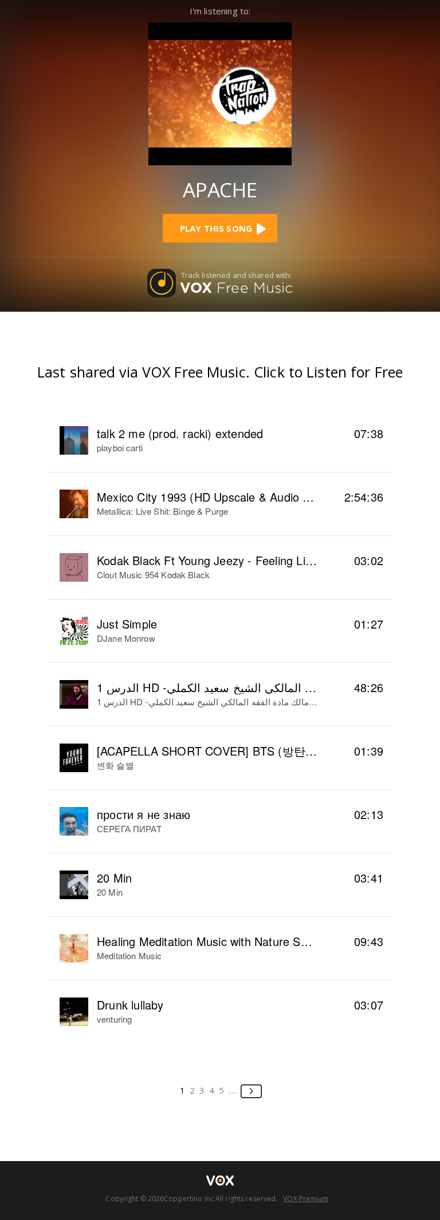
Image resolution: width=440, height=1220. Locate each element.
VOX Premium (305, 1198)
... (233, 1090)
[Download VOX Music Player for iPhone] (220, 92)
